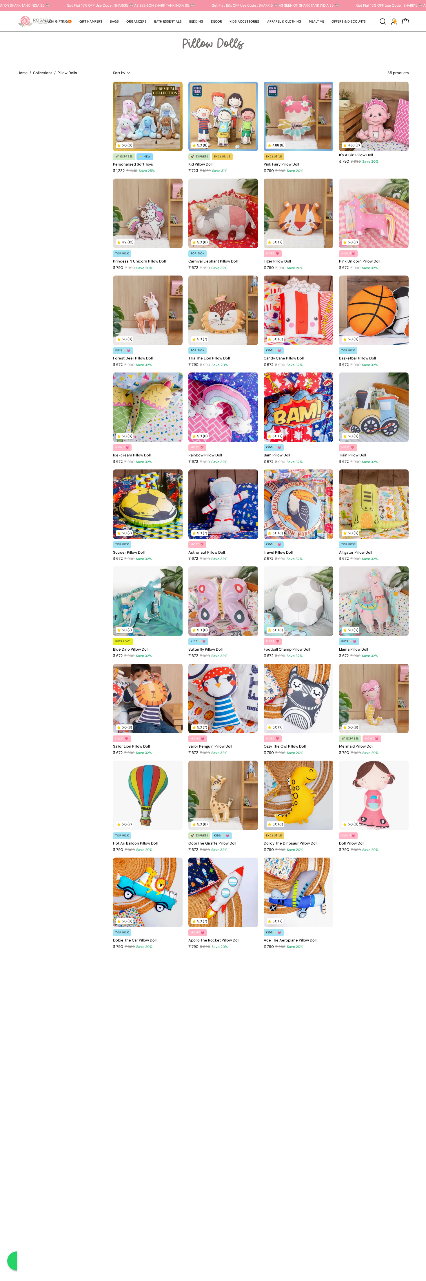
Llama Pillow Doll (353, 649)
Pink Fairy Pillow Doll (281, 164)
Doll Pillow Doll (351, 843)
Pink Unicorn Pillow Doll (359, 261)
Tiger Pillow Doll (277, 261)
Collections (42, 72)
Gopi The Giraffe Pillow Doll (212, 843)
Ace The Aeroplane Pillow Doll (290, 940)
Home (22, 72)
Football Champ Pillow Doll (287, 649)
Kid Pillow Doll (200, 164)
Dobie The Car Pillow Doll (134, 940)
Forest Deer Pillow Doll (133, 358)
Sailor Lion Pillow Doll (131, 746)
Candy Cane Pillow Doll (284, 358)
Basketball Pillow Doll (357, 358)
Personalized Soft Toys (133, 164)
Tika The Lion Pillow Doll (209, 358)
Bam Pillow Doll (277, 455)
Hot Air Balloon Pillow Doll (135, 843)
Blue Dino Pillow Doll (130, 649)
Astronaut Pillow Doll (206, 553)
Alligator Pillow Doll (355, 553)
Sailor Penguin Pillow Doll (210, 746)
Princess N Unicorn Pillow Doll (139, 261)
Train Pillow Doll (352, 455)
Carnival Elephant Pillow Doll (213, 261)
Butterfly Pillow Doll (205, 649)
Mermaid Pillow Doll (356, 746)
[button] (91, 21)
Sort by (119, 72)
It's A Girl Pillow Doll (356, 155)
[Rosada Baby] (34, 21)
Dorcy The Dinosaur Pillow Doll (290, 843)
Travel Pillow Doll (278, 553)
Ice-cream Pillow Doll (132, 455)
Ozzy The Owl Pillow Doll (285, 746)
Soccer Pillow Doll (129, 553)
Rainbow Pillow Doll (205, 455)
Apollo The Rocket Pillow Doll (213, 940)
